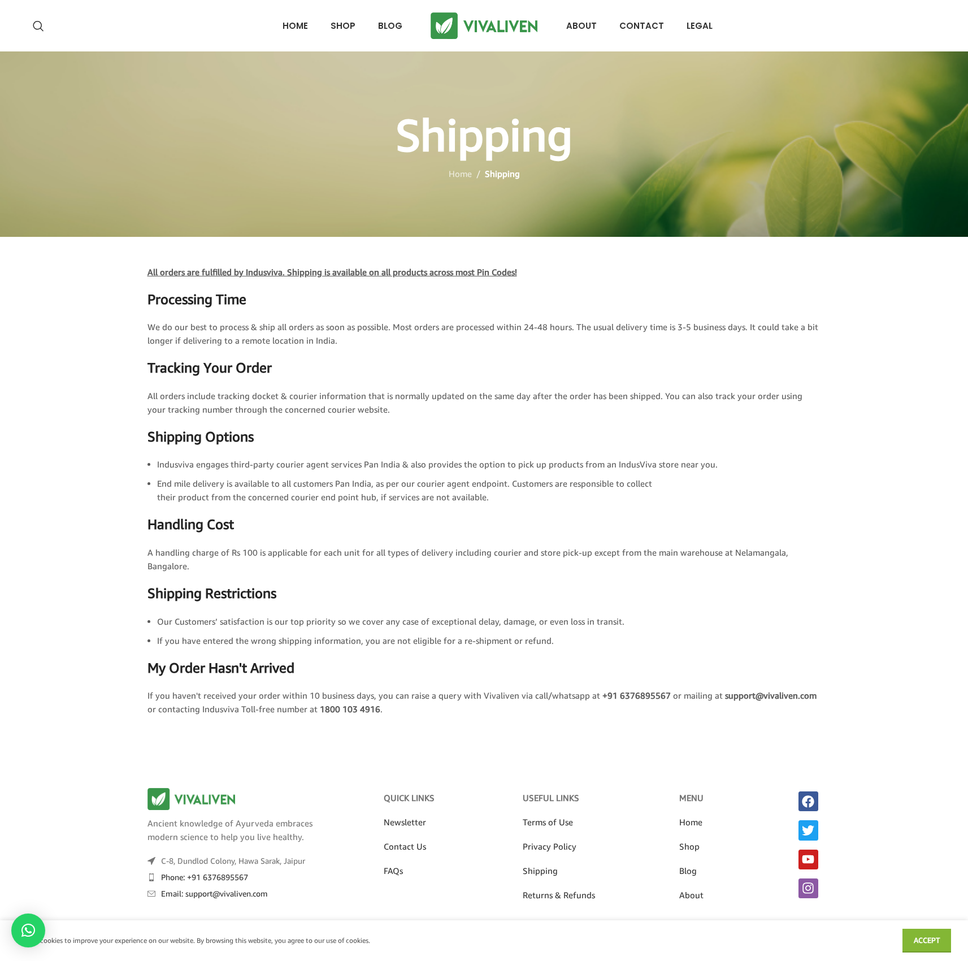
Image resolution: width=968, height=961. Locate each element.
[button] (28, 930)
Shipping (540, 870)
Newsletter (405, 822)
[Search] (38, 26)
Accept (927, 940)
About (691, 895)
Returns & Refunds (559, 895)
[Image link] (191, 798)
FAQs (393, 870)
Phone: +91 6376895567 (204, 877)
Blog (688, 870)
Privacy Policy (549, 846)
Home (460, 173)
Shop (689, 846)
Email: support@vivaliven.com (214, 893)
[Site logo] (484, 24)
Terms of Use (548, 822)
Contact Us (405, 846)
